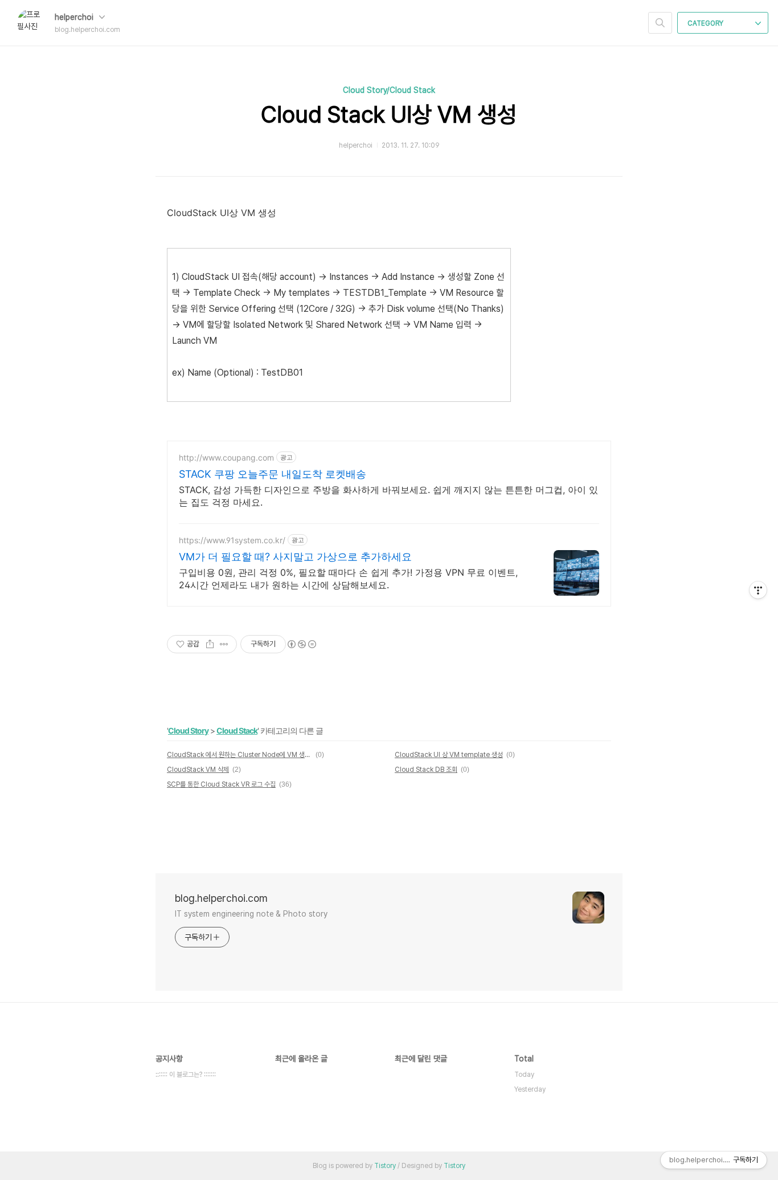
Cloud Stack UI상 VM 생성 (389, 114)
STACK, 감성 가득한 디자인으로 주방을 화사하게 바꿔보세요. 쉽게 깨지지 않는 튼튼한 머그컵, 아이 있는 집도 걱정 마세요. (388, 496)
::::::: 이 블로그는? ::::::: (185, 1075)
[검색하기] (660, 23)
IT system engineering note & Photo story (251, 913)
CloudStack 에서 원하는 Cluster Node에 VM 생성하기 (239, 755)
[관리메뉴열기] (758, 590)
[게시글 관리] (224, 644)
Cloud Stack (236, 730)
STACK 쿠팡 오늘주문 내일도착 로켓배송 (272, 474)
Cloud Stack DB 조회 (426, 770)
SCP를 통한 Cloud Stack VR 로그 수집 (221, 784)
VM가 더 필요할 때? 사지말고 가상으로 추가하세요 (295, 557)
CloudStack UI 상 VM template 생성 (449, 755)
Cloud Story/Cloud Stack (389, 90)
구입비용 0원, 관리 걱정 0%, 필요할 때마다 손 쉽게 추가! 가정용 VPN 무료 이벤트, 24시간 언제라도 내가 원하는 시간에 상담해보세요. (348, 579)
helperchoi (75, 17)
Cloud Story (188, 730)
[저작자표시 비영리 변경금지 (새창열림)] (301, 644)
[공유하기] (210, 644)
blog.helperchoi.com (221, 898)
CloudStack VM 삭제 (198, 770)
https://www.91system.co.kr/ (232, 540)
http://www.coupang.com (226, 457)
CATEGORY (706, 23)
